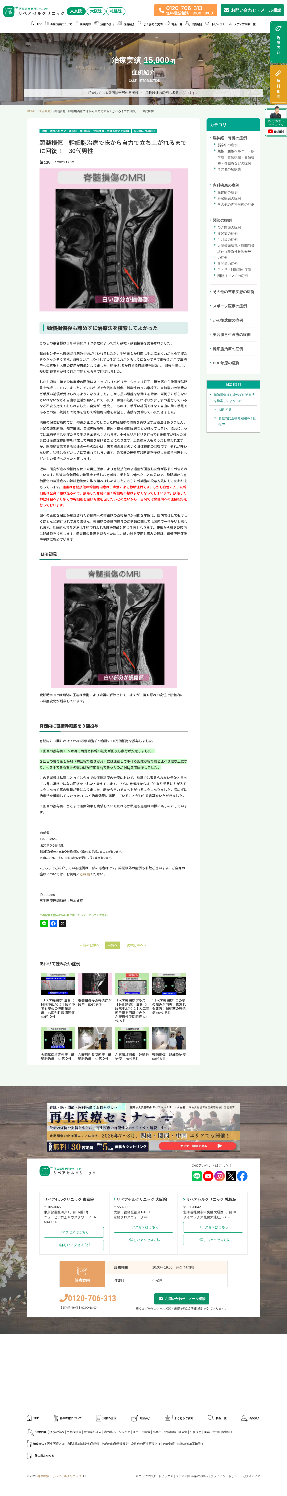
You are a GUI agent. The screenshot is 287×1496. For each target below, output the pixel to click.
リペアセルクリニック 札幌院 (211, 1199)
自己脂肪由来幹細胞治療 (83, 1443)
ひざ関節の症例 (229, 227)
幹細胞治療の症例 (228, 349)
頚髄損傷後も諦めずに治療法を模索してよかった (234, 398)
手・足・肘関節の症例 (234, 270)
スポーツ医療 (141, 1432)
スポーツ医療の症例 (230, 306)
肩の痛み (110, 1432)
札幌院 (116, 11)
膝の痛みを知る (44, 1455)
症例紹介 (129, 24)
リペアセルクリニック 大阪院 (142, 1199)
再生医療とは (56, 1443)
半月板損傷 (74, 1432)
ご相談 (85, 874)
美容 (207, 1432)
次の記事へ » (136, 945)
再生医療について (61, 24)
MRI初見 (225, 409)
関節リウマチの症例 (232, 276)
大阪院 (96, 11)
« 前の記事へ (90, 945)
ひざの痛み (56, 1432)
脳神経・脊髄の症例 (230, 138)
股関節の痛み (92, 1432)
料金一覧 (176, 24)
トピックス (218, 24)
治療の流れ (107, 24)
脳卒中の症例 (227, 145)
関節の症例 (222, 220)
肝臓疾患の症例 (229, 198)
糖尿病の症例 (227, 192)
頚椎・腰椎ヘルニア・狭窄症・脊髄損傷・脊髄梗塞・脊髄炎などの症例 (235, 157)
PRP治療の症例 (226, 363)
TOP (39, 24)
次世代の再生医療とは (146, 1443)
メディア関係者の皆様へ (192, 1476)
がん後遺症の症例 (228, 320)
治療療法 (38, 1443)
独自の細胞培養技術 (115, 1443)
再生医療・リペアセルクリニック (59, 1476)
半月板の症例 (227, 239)
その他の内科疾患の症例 (235, 204)
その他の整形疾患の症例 (233, 292)
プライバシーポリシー (225, 1476)
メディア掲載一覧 (245, 24)
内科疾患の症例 (226, 185)
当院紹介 (254, 1418)
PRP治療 (169, 1443)
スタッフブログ (145, 1476)
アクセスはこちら (75, 1232)
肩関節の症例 (227, 263)
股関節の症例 (227, 233)
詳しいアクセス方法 (75, 1245)
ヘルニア (124, 1432)
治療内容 (85, 24)
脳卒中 (157, 1432)
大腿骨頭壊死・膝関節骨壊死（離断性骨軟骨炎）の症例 (235, 252)
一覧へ (113, 945)
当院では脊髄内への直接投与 (162, 499)
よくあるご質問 (153, 24)
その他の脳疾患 (229, 169)
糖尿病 (182, 1432)
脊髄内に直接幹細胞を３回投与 (237, 421)
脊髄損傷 (170, 1432)
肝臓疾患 (195, 1432)
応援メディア (251, 1476)
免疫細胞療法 (221, 1432)
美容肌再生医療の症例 (232, 334)
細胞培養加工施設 (189, 1443)
